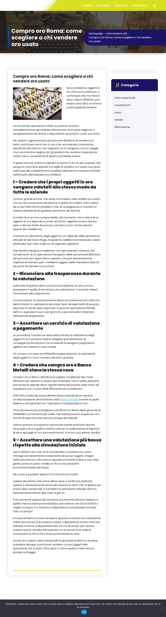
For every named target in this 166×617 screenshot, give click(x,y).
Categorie (138, 5)
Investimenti (122, 105)
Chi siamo (121, 5)
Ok (83, 612)
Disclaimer (103, 5)
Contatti (87, 5)
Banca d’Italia (69, 399)
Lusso (117, 112)
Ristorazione (122, 127)
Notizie (118, 120)
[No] (162, 608)
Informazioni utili (124, 98)
